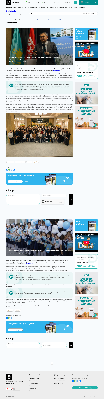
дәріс (35, 162)
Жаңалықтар (63, 7)
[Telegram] (11, 170)
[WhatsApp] (9, 170)
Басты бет (9, 19)
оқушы (17, 310)
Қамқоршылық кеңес (59, 380)
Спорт (70, 7)
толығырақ (15, 181)
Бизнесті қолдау (43, 7)
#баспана (84, 13)
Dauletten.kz (11, 11)
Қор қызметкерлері (59, 383)
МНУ (29, 162)
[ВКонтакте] (7, 170)
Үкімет (75, 7)
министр (10, 162)
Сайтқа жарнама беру (85, 388)
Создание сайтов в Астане (91, 396)
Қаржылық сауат (32, 7)
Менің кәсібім (22, 7)
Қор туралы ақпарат (59, 378)
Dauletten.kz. (56, 70)
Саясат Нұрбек (20, 162)
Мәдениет (82, 7)
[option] (28, 2)
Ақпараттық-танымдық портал (14, 381)
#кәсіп (89, 13)
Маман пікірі (54, 7)
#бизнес (93, 13)
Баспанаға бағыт (11, 7)
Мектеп (10, 310)
